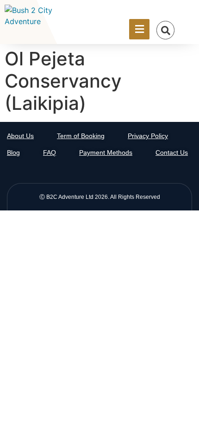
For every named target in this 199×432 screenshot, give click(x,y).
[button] (165, 30)
